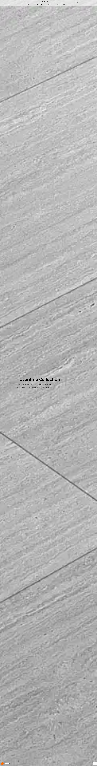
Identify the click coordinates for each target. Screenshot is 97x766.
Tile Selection (74, 1)
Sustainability (55, 4)
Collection (37, 4)
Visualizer (67, 1)
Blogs (49, 4)
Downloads (43, 4)
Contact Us (63, 4)
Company (30, 4)
